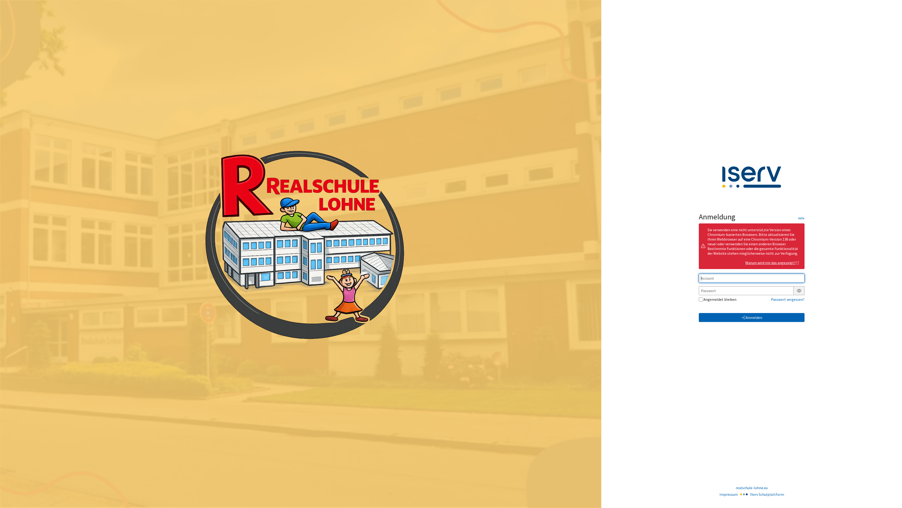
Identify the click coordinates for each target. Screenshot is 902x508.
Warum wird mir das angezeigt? (770, 262)
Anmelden (754, 317)
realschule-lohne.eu (752, 487)
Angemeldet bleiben (720, 299)
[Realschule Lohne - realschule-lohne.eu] (300, 254)
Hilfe (801, 218)
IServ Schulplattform (767, 494)
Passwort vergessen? (788, 299)
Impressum (728, 494)
